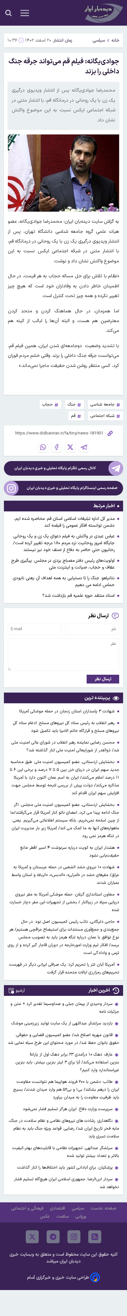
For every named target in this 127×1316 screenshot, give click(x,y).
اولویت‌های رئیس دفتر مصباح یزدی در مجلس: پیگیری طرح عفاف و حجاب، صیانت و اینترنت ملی (63, 564)
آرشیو (20, 990)
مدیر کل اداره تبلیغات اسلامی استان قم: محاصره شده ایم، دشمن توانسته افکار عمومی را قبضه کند (64, 522)
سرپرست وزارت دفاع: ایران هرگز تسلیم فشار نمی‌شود (68, 1109)
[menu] (25, 13)
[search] (8, 13)
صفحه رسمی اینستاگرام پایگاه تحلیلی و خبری (72, 488)
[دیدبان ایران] (103, 13)
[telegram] (53, 1236)
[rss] (94, 1236)
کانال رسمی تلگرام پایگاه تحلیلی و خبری (55, 468)
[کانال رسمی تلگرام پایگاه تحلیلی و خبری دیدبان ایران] (115, 468)
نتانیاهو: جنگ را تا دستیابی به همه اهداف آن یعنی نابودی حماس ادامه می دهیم (64, 581)
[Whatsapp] (43, 447)
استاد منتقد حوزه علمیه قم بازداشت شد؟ (78, 595)
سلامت (63, 1216)
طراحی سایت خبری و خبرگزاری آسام (58, 1277)
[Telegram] (84, 447)
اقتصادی (58, 1208)
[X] (70, 447)
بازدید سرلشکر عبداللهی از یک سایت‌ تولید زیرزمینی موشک (62, 1023)
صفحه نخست (103, 1208)
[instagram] (73, 1236)
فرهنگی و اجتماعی (28, 1208)
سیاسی (98, 40)
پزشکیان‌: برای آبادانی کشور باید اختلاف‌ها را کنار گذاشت (65, 1167)
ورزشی (81, 1216)
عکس (45, 1216)
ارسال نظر (103, 679)
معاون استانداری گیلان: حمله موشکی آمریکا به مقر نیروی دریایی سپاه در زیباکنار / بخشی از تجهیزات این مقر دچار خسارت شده (64, 902)
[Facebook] (57, 447)
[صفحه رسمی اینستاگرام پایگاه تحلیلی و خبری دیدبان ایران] (11, 488)
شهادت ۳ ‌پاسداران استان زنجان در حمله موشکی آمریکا (67, 711)
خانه (115, 40)
